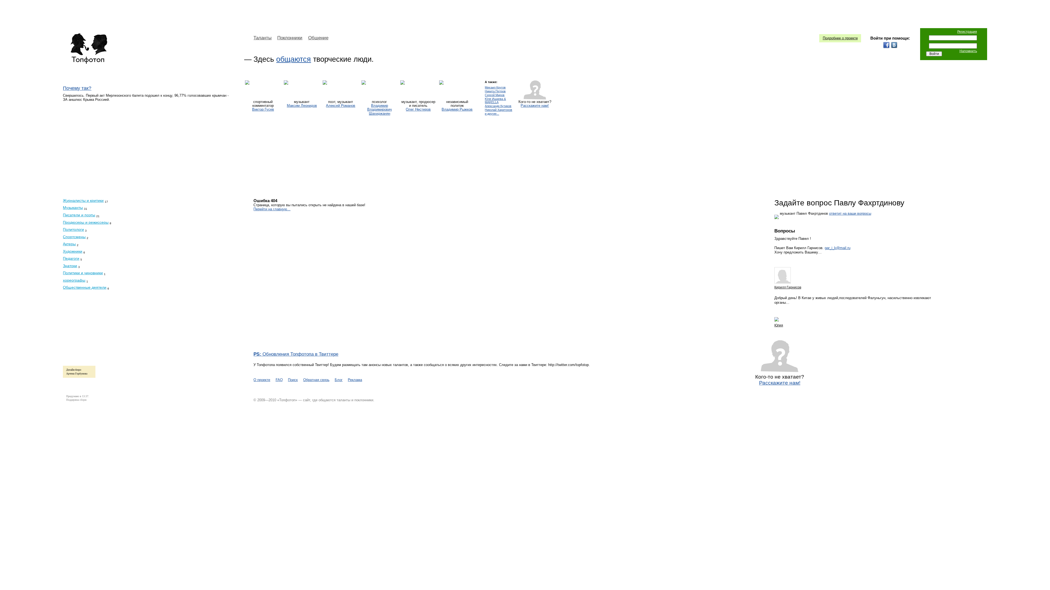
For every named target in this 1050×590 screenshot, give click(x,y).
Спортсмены (74, 237)
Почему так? (77, 88)
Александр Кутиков (498, 106)
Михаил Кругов (495, 87)
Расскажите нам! (535, 106)
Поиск (293, 380)
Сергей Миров (494, 95)
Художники (72, 251)
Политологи (73, 229)
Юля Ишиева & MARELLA (495, 101)
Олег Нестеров (418, 109)
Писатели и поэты (79, 215)
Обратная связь (316, 380)
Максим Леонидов (302, 106)
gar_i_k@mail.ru (837, 248)
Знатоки (70, 266)
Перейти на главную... (271, 209)
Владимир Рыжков (457, 109)
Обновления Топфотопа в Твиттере (295, 354)
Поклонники (289, 37)
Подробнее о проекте (840, 38)
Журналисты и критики (83, 200)
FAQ (279, 380)
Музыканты (73, 207)
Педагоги (71, 258)
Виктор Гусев (263, 109)
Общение (318, 37)
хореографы (74, 280)
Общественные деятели (84, 287)
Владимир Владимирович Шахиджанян (379, 109)
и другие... (492, 113)
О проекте (261, 380)
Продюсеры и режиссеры (86, 222)
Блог (339, 380)
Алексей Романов (340, 106)
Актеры (69, 244)
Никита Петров (495, 91)
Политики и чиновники (83, 273)
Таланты (262, 37)
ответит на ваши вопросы (850, 213)
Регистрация (967, 32)
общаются (293, 59)
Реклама (355, 380)
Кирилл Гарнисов (787, 287)
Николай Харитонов (498, 109)
